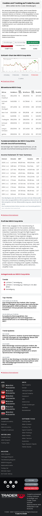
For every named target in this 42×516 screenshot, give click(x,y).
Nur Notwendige (20, 42)
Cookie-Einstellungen (10, 32)
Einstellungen (8, 42)
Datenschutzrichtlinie (8, 37)
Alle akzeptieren (33, 42)
